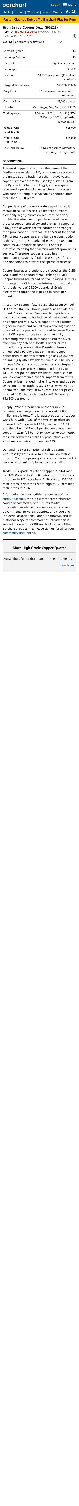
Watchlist (33, 12)
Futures (19, 12)
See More (68, 565)
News (45, 12)
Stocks (7, 12)
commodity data (14, 533)
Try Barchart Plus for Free (57, 19)
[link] (74, 36)
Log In (55, 5)
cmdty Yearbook (14, 499)
